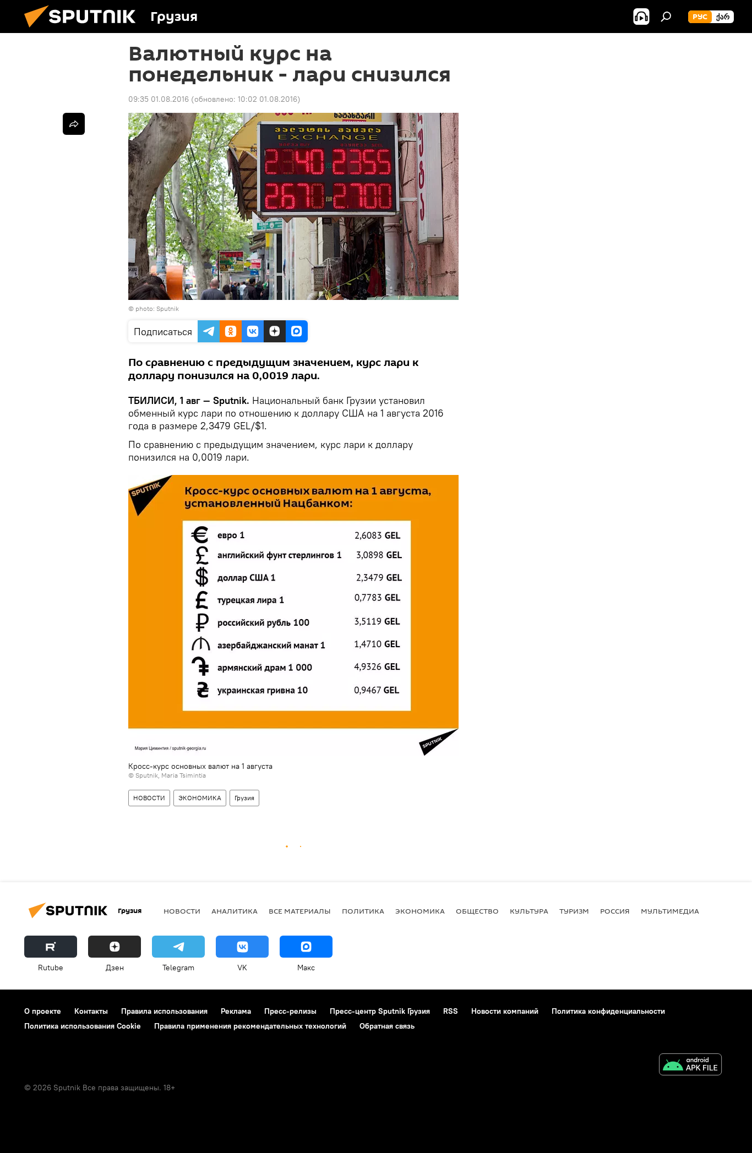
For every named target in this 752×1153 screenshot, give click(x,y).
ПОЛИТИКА (363, 911)
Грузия (244, 798)
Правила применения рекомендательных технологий (250, 1026)
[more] (74, 124)
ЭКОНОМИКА (199, 798)
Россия (615, 911)
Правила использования (164, 1011)
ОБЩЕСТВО (477, 911)
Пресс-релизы (290, 1011)
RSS (450, 1011)
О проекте (42, 1011)
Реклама (236, 1011)
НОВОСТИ (149, 798)
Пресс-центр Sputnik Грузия (380, 1011)
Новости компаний (504, 1011)
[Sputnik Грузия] (84, 30)
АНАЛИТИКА (234, 911)
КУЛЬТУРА (529, 911)
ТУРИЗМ (574, 911)
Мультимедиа (670, 911)
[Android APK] (690, 1065)
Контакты (91, 1011)
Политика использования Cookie (82, 1026)
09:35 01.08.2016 (158, 99)
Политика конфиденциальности (608, 1011)
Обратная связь (387, 1026)
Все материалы (300, 911)
